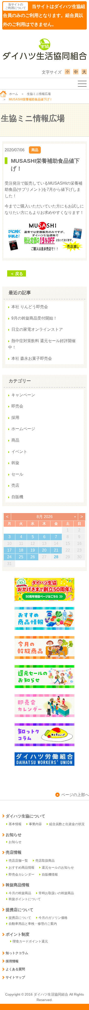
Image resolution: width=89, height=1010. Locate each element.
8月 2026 (45, 517)
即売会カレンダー (21, 874)
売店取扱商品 (45, 860)
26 (32, 557)
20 (44, 550)
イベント (19, 451)
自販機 (17, 497)
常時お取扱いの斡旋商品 (56, 893)
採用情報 (12, 961)
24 (9, 557)
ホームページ (23, 429)
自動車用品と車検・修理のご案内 (33, 924)
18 (21, 550)
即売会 (17, 406)
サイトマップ (15, 977)
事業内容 (35, 824)
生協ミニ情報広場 (39, 94)
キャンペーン (23, 395)
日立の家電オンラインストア (37, 329)
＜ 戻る (16, 274)
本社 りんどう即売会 (29, 307)
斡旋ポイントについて (25, 899)
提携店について (20, 918)
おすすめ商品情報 (21, 867)
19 (32, 550)
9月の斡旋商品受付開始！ (34, 318)
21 (56, 550)
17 (9, 550)
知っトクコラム (17, 953)
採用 (15, 417)
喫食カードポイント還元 (30, 941)
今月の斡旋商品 (20, 893)
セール (17, 474)
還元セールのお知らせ (58, 867)
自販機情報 (50, 874)
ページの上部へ (75, 795)
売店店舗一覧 (18, 860)
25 (21, 557)
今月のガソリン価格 (53, 918)
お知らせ (15, 842)
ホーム (13, 94)
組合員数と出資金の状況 (67, 824)
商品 (34, 150)
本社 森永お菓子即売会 (31, 358)
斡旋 (15, 463)
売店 (15, 485)
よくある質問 (15, 969)
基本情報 (15, 824)
